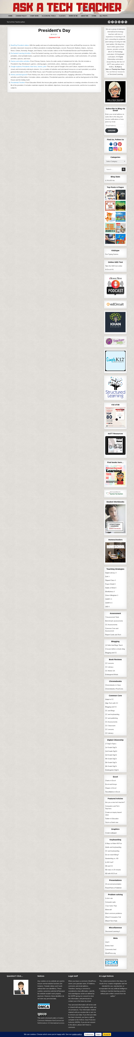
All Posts (103, 16)
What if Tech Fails (111, 921)
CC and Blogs (110, 710)
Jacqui (54, 34)
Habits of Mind (110, 588)
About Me (84, 16)
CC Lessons (109, 663)
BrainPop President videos (20, 45)
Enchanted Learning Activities (21, 53)
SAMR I (108, 599)
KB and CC (109, 866)
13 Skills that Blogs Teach (114, 645)
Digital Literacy (110, 573)
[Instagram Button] (122, 22)
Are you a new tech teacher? (115, 802)
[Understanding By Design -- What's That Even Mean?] (110, 239)
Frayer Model (109, 584)
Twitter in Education (112, 818)
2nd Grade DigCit (111, 751)
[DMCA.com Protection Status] (111, 965)
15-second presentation (113, 884)
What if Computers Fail (113, 917)
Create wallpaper (111, 833)
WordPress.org (110, 953)
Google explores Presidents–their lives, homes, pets (28, 66)
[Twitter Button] (109, 22)
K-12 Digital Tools (49, 16)
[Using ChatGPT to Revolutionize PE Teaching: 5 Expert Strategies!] (110, 206)
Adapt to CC (109, 699)
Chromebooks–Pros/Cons (114, 689)
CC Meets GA (110, 671)
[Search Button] (126, 22)
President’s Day (54, 30)
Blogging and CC (111, 653)
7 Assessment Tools (112, 617)
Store (94, 16)
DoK (106, 576)
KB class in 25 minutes (113, 870)
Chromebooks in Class (113, 685)
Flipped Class (110, 580)
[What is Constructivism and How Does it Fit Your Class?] (110, 195)
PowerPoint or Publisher (113, 888)
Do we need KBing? (112, 855)
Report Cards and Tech (113, 635)
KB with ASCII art (111, 873)
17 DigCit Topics (110, 744)
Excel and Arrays (111, 784)
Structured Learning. (116, 74)
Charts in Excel (110, 780)
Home (10, 16)
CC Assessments (111, 624)
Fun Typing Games (111, 254)
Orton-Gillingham (111, 595)
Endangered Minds (111, 674)
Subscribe (111, 130)
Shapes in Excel (110, 788)
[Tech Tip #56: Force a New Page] (121, 228)
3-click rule (109, 898)
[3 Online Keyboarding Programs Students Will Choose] (110, 217)
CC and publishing (111, 718)
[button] (110, 447)
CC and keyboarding (112, 714)
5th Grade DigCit (111, 762)
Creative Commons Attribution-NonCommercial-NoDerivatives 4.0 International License (50, 1020)
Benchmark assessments (114, 621)
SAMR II (108, 603)
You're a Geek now (111, 822)
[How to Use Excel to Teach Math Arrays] (110, 228)
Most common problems (113, 913)
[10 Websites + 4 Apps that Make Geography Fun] (121, 206)
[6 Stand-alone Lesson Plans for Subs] (121, 195)
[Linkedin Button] (119, 22)
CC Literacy (109, 667)
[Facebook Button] (112, 22)
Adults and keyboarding (113, 847)
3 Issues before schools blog (115, 649)
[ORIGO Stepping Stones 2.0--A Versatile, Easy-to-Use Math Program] (121, 217)
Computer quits (110, 902)
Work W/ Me (73, 16)
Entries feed (109, 946)
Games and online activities (20, 61)
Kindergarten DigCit (112, 770)
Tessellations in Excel (112, 792)
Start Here (34, 16)
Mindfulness (109, 591)
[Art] (121, 239)
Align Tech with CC (111, 703)
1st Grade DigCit (111, 747)
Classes (62, 16)
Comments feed (110, 949)
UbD (106, 606)
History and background (19, 74)
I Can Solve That (111, 906)
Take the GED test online (113, 266)
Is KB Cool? (109, 862)
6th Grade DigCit (111, 766)
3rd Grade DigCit (111, 755)
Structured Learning (112, 931)
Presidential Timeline (18, 82)
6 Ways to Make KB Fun (113, 843)
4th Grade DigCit (111, 759)
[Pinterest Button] (116, 22)
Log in (107, 942)
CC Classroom (110, 725)
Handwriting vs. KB (111, 858)
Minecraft (108, 909)
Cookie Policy (21, 16)
